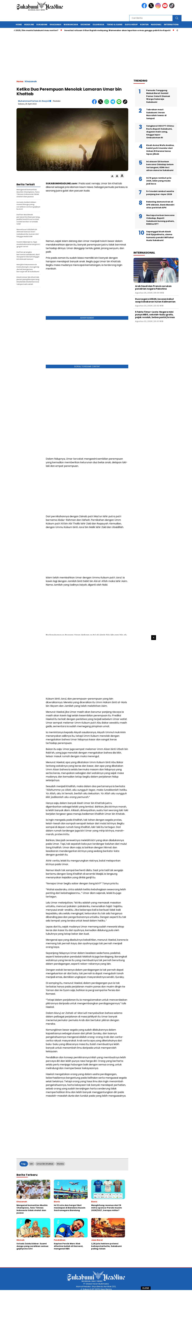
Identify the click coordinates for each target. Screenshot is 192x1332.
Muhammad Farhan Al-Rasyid (33, 101)
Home (19, 24)
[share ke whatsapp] (107, 103)
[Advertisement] (96, 1311)
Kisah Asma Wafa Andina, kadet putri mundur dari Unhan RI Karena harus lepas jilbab (160, 149)
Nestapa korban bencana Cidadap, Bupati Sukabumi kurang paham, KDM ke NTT (160, 219)
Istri (31, 1163)
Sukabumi (41, 24)
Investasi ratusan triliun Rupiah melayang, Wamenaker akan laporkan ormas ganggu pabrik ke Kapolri (97, 30)
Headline (29, 24)
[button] (112, 176)
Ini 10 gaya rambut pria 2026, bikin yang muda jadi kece (158, 180)
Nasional (156, 24)
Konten (144, 24)
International (172, 24)
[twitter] (151, 7)
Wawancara (71, 24)
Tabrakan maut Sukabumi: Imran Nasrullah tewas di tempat (156, 114)
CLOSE (145, 1288)
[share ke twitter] (101, 103)
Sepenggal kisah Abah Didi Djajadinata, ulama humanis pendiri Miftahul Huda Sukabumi (160, 236)
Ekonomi (85, 24)
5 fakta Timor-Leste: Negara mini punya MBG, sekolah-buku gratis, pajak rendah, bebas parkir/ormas (155, 314)
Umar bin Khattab (45, 1163)
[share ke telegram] (113, 103)
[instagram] (158, 7)
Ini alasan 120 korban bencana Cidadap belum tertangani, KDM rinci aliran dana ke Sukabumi (160, 166)
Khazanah (55, 24)
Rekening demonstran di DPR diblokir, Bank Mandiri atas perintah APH (160, 204)
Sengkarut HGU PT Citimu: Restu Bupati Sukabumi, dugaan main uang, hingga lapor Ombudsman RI (160, 131)
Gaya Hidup (131, 24)
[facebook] (145, 7)
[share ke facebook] (95, 103)
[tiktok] (172, 7)
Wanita (60, 1163)
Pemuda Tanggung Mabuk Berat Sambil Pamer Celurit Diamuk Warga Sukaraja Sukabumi (158, 96)
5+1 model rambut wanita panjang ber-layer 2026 (160, 193)
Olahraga (98, 24)
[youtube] (165, 7)
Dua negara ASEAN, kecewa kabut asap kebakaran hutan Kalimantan (155, 300)
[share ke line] (120, 103)
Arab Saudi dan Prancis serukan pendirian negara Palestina (153, 287)
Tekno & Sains (114, 24)
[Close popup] (153, 637)
